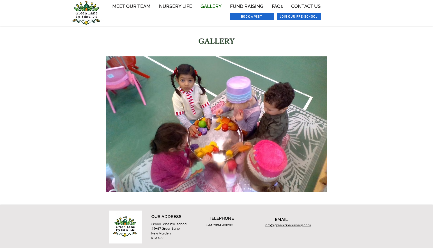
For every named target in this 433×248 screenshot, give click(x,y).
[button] (216, 124)
